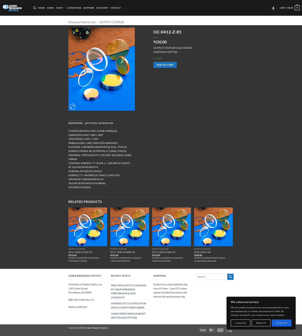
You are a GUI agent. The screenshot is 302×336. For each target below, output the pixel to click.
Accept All (281, 323)
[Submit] (230, 277)
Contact (115, 7)
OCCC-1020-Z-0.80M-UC (122, 252)
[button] (273, 7)
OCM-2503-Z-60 (202, 252)
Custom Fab (74, 7)
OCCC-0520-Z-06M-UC (164, 252)
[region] (261, 313)
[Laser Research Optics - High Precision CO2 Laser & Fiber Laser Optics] (15, 8)
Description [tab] (75, 123)
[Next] (232, 238)
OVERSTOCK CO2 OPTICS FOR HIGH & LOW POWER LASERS (128, 305)
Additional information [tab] (99, 123)
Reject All (261, 323)
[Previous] (68, 238)
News (50, 7)
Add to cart (165, 64)
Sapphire (88, 7)
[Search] (34, 8)
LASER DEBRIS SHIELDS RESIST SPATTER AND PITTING (128, 315)
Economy (102, 7)
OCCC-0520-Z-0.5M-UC (80, 252)
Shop (59, 7)
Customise (240, 323)
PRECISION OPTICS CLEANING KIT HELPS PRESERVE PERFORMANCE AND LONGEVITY (128, 291)
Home (41, 7)
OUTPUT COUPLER (111, 22)
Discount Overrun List (82, 22)
